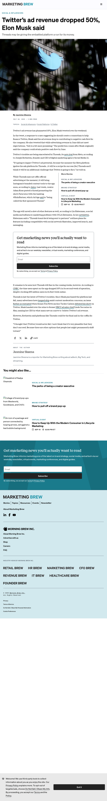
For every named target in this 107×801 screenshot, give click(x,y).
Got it (79, 787)
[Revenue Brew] (15, 575)
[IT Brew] (38, 575)
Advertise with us (10, 538)
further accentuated (22, 303)
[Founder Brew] (15, 583)
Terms (37, 792)
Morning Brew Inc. (17, 593)
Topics (15, 502)
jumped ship (43, 300)
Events (35, 502)
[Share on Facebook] (15, 338)
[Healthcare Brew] (64, 575)
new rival (68, 154)
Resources (25, 502)
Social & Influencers (28, 124)
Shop (5, 542)
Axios (33, 186)
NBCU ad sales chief (65, 307)
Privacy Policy (12, 785)
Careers (6, 546)
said (42, 197)
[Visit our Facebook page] (9, 515)
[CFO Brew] (86, 568)
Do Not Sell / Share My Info (37, 788)
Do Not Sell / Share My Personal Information (17, 608)
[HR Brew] (35, 568)
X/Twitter (54, 124)
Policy (8, 795)
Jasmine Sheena (23, 114)
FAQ (5, 550)
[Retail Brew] (13, 568)
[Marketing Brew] (60, 568)
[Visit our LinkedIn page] (4, 515)
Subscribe (53, 266)
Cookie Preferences (9, 611)
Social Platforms (43, 124)
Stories (6, 502)
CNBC (16, 288)
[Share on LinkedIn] (26, 338)
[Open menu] (101, 4)
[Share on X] (20, 338)
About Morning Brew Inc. (14, 533)
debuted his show (83, 303)
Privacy (5, 601)
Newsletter (46, 502)
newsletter (84, 214)
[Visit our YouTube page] (14, 515)
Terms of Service (8, 604)
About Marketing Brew (13, 509)
